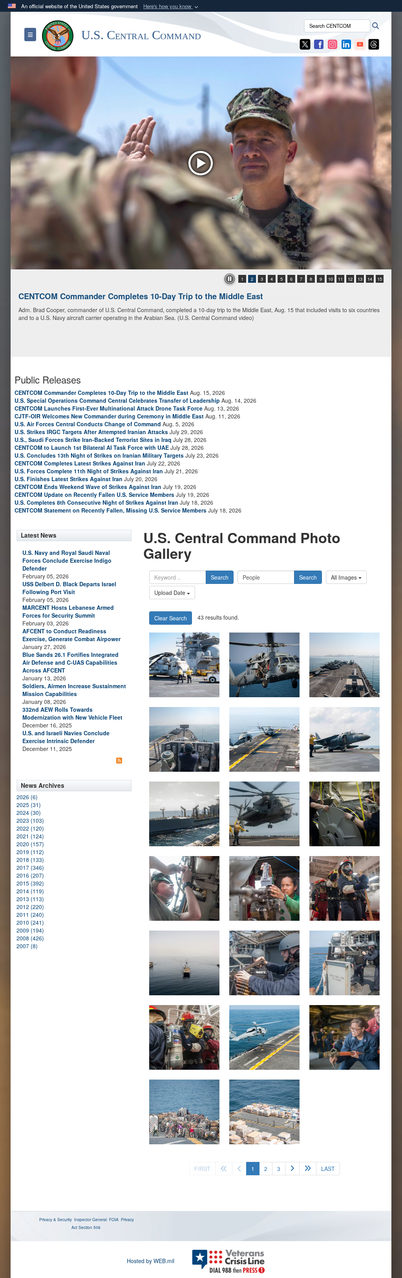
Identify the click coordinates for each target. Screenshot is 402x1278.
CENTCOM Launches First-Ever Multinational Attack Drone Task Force (109, 408)
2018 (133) (30, 860)
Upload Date (170, 592)
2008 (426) (30, 938)
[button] (171, 6)
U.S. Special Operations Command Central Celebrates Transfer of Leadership (162, 296)
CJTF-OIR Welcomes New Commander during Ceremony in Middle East (109, 416)
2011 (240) (30, 914)
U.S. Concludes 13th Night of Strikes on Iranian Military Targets (99, 455)
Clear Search (170, 618)
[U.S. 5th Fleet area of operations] (184, 1112)
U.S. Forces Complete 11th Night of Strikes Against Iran (89, 471)
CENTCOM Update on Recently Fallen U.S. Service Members (94, 494)
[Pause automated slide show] (229, 278)
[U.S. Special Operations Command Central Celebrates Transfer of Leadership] (201, 162)
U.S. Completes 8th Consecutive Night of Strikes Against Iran (96, 502)
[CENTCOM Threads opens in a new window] (373, 43)
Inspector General (90, 1219)
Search (219, 577)
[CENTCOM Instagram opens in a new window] (332, 43)
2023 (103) (30, 820)
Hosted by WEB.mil (150, 1261)
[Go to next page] (292, 1168)
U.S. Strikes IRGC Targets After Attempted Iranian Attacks (91, 432)
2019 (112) (30, 852)
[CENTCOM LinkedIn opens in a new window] (346, 43)
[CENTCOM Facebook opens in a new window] (318, 43)
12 (350, 279)
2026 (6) (27, 797)
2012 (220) (30, 907)
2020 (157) (30, 844)
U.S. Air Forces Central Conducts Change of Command (88, 424)
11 (340, 279)
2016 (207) (30, 875)
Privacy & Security (55, 1219)
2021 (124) (30, 836)
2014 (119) (30, 891)
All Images (344, 577)
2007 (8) (27, 946)
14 (369, 279)
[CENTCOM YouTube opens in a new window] (360, 43)
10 (330, 279)
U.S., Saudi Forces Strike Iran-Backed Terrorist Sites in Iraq (93, 440)
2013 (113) (30, 899)
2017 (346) (30, 867)
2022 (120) (30, 828)
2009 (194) (30, 930)
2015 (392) (30, 883)
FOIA (114, 1219)
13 (360, 279)
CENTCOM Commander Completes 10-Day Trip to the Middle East (101, 392)
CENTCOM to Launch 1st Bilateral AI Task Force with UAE (92, 447)
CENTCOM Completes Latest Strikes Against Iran (80, 463)
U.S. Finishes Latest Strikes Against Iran (68, 479)
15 (379, 279)
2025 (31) (28, 805)
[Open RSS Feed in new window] (119, 760)
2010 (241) (30, 922)
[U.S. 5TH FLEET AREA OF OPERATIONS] (344, 814)
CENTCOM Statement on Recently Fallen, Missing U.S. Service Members (110, 510)
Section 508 (89, 1227)
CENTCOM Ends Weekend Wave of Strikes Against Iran (88, 487)
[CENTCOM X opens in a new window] (305, 43)
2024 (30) (28, 812)
